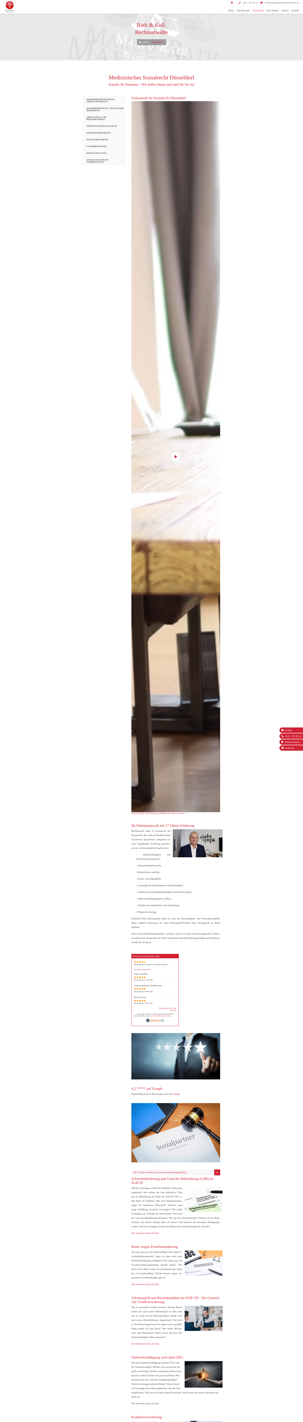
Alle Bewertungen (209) (142, 969)
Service (285, 10)
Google (176, 1094)
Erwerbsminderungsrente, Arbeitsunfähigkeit (100, 100)
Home (231, 10)
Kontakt (295, 10)
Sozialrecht (258, 10)
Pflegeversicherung (97, 140)
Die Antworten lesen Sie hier (145, 1233)
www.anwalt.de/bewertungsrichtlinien (160, 1016)
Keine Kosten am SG (96, 153)
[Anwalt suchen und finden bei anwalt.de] (155, 1022)
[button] (175, 456)
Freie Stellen (272, 10)
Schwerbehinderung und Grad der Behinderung (105, 109)
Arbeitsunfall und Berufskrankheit (96, 118)
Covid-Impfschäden (96, 146)
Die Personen (243, 10)
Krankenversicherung (98, 133)
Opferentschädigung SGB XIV (101, 126)
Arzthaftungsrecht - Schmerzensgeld (97, 161)
